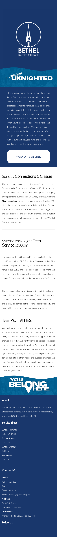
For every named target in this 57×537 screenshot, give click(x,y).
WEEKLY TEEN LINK (28, 156)
